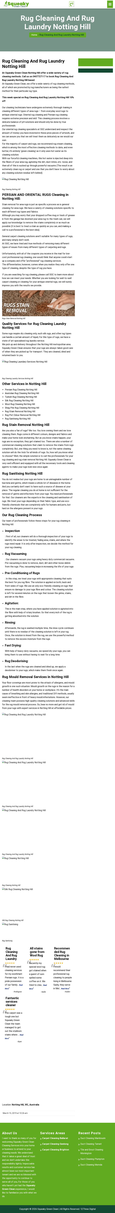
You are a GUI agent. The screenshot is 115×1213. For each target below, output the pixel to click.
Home (34, 35)
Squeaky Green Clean (47, 1209)
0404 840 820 (90, 4)
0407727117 (39, 76)
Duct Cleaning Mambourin (92, 1138)
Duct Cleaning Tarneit (91, 1144)
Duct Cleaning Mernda (91, 1164)
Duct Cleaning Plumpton (92, 1159)
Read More (65, 989)
